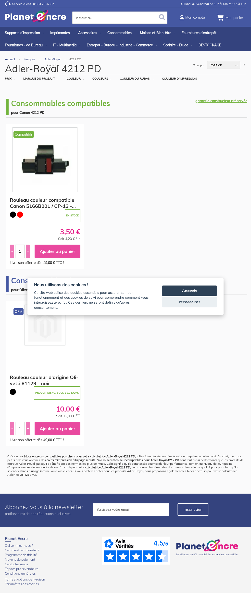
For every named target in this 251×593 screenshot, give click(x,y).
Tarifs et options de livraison (25, 579)
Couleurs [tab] (100, 78)
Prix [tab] (8, 78)
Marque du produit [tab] (39, 78)
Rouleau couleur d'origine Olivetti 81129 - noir (44, 380)
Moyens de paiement (20, 559)
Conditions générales (20, 573)
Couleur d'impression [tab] (179, 78)
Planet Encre (208, 547)
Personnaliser (189, 302)
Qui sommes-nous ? (19, 545)
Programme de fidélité (21, 555)
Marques (30, 59)
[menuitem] (23, 33)
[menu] (125, 39)
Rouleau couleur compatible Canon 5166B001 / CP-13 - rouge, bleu (42, 203)
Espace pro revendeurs (21, 569)
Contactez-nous (16, 564)
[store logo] (35, 18)
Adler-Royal (52, 59)
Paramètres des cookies (22, 584)
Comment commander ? (22, 550)
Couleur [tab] (74, 78)
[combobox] (119, 18)
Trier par (198, 65)
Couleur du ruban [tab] (135, 78)
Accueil (10, 59)
